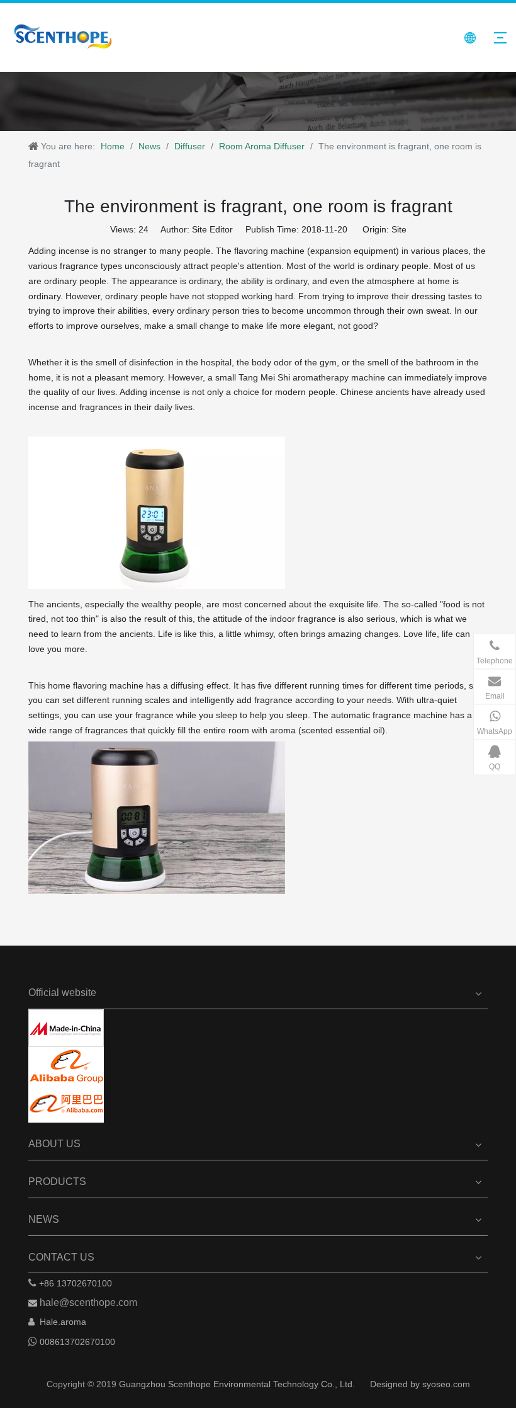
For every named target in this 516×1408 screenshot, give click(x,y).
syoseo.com (446, 1384)
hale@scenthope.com (88, 1302)
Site (399, 229)
